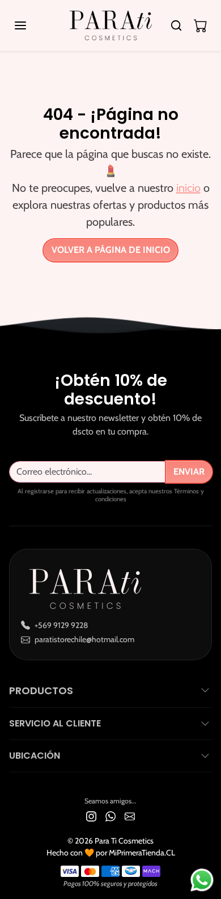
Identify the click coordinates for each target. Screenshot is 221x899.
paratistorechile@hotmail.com (84, 639)
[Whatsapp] (110, 815)
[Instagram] (91, 815)
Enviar (189, 471)
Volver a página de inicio (111, 249)
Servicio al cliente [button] (55, 723)
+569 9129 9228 (61, 625)
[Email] (129, 815)
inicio (188, 188)
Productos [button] (41, 690)
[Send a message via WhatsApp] (202, 880)
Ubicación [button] (34, 755)
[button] (32, 25)
